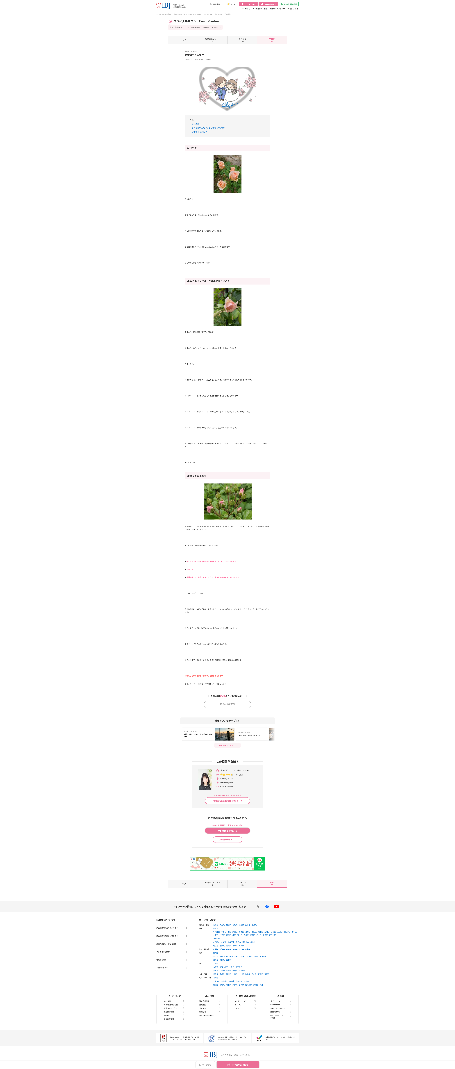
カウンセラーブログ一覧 (209, 14)
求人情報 (202, 1008)
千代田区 (216, 932)
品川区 (266, 932)
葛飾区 (265, 935)
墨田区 (254, 932)
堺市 (221, 967)
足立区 (258, 935)
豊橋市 (255, 956)
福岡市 (231, 981)
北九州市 (216, 981)
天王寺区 (239, 967)
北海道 (215, 925)
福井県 (247, 949)
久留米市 (224, 981)
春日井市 (229, 956)
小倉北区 (239, 981)
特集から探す (161, 960)
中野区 (215, 935)
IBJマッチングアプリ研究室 (278, 1016)
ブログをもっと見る (225, 745)
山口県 (241, 974)
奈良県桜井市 (177, 14)
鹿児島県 (248, 985)
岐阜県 (215, 960)
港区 (229, 932)
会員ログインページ (277, 1008)
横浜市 (252, 942)
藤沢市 (238, 942)
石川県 (241, 949)
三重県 (228, 960)
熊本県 (228, 985)
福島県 (254, 925)
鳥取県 (215, 974)
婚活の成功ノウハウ (277, 8)
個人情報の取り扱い (206, 1015)
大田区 (279, 932)
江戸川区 (272, 935)
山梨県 (215, 949)
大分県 (234, 985)
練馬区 (252, 935)
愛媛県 (260, 974)
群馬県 (241, 945)
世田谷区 (287, 932)
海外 (261, 985)
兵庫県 (215, 970)
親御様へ (167, 1015)
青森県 (222, 925)
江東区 (260, 932)
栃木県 (234, 945)
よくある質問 (169, 1019)
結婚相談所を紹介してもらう (167, 936)
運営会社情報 (204, 1001)
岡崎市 (222, 956)
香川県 (254, 974)
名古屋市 (263, 956)
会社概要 (202, 1004)
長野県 (228, 949)
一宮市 (215, 956)
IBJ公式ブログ (293, 8)
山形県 (247, 925)
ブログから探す (162, 967)
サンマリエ (239, 1004)
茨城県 (228, 945)
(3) (212, 39)
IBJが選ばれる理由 (260, 8)
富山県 (234, 949)
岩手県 (228, 925)
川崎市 (223, 942)
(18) (242, 39)
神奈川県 (216, 938)
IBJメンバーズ (240, 1001)
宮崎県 (241, 985)
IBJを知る (246, 8)
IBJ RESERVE (275, 1004)
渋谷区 (294, 932)
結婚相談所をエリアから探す (167, 928)
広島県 (234, 974)
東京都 (215, 928)
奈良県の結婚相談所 (167, 14)
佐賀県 (215, 985)
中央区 (223, 932)
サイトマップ (275, 1001)
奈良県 (234, 970)
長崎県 (222, 985)
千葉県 (222, 945)
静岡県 (222, 960)
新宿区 (234, 932)
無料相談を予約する (240, 1064)
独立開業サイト (276, 1012)
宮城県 (234, 925)
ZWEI (237, 1008)
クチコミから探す (163, 952)
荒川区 (239, 935)
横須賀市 (245, 942)
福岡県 (215, 977)
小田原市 (216, 942)
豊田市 (249, 956)
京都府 (222, 970)
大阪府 (215, 963)
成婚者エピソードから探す (166, 944)
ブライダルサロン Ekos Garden (192, 14)
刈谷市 (236, 956)
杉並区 (222, 935)
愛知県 (215, 953)
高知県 (266, 974)
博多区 (246, 981)
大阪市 (215, 967)
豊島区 (228, 935)
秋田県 (241, 925)
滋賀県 (228, 970)
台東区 (247, 932)
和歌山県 (242, 970)
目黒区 (273, 932)
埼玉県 (215, 945)
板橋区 (246, 935)
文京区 (241, 932)
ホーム (158, 14)
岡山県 (228, 974)
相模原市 (231, 942)
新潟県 (222, 949)
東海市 (243, 956)
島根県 (222, 974)
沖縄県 (255, 985)
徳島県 (247, 974)
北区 (234, 935)
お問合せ (202, 1012)
